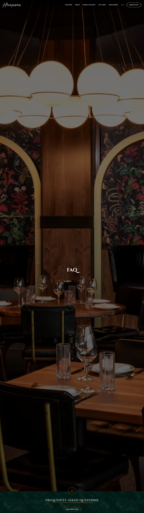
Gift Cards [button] (102, 5)
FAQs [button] (122, 5)
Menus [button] (77, 5)
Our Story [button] (68, 5)
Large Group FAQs (72, 509)
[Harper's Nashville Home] (12, 4)
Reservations (133, 5)
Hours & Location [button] (89, 5)
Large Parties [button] (113, 5)
